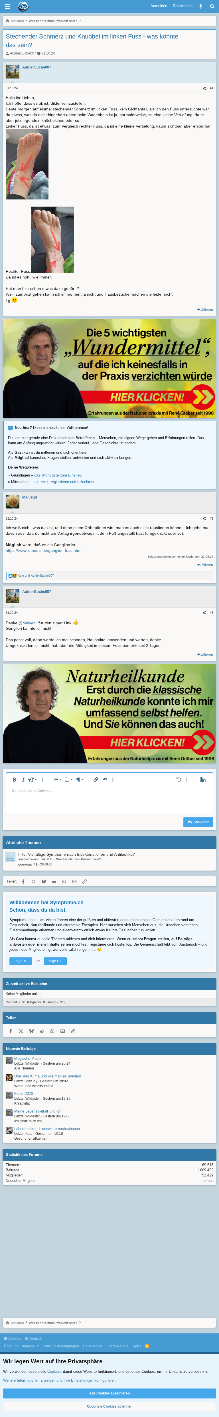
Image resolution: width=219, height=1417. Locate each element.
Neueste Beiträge (21, 1049)
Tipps (136, 1346)
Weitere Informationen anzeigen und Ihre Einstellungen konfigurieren (59, 1380)
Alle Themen (24, 1068)
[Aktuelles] (200, 6)
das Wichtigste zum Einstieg (58, 475)
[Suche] (212, 6)
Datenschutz (92, 1346)
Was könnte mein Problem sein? (78, 859)
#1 (211, 88)
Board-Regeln (117, 1346)
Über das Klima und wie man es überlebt (47, 1076)
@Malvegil (28, 622)
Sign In (20, 961)
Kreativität (22, 1103)
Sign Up (55, 961)
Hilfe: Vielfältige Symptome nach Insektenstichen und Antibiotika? (76, 854)
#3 (211, 612)
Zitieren (207, 310)
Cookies (14, 1339)
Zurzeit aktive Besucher (26, 984)
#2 (211, 518)
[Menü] (7, 6)
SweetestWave (28, 859)
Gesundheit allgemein (31, 1139)
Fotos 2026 (23, 1093)
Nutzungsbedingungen (61, 1346)
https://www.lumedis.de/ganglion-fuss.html (43, 550)
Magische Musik (27, 1058)
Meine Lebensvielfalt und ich (37, 1111)
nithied (207, 1180)
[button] (14, 779)
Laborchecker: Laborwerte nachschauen (47, 1129)
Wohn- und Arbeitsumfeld (33, 1086)
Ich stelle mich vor (28, 1121)
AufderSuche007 (23, 53)
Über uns (11, 1346)
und (36, 575)
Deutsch (35, 1339)
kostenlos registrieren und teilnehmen (64, 482)
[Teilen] (204, 88)
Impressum (30, 1346)
